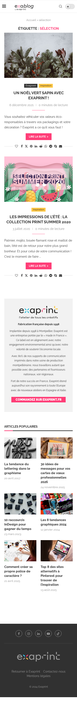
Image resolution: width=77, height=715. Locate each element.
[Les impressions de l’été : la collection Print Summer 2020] (38, 179)
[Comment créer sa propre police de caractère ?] (20, 550)
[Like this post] (16, 146)
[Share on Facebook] (22, 146)
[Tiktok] (58, 633)
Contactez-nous (54, 671)
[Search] (60, 6)
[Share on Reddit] (40, 146)
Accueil (31, 20)
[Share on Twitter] (26, 146)
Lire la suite (37, 136)
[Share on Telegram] (50, 146)
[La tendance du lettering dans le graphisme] (20, 448)
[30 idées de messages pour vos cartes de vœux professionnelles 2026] (57, 448)
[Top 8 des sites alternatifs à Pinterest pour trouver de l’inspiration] (57, 550)
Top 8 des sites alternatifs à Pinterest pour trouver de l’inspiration (52, 576)
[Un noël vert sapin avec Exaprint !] (38, 55)
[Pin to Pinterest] (31, 146)
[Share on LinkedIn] (36, 146)
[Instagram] (28, 633)
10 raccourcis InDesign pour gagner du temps (17, 524)
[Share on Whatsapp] (45, 146)
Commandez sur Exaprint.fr (38, 399)
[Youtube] (48, 633)
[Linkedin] (38, 633)
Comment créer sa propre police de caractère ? (18, 571)
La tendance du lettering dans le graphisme (17, 468)
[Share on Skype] (55, 146)
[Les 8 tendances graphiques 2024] (57, 503)
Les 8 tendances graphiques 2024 (54, 522)
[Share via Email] (60, 146)
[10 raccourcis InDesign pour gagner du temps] (20, 503)
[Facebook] (18, 633)
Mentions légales (38, 676)
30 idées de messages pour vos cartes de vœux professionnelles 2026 (55, 473)
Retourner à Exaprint (26, 671)
